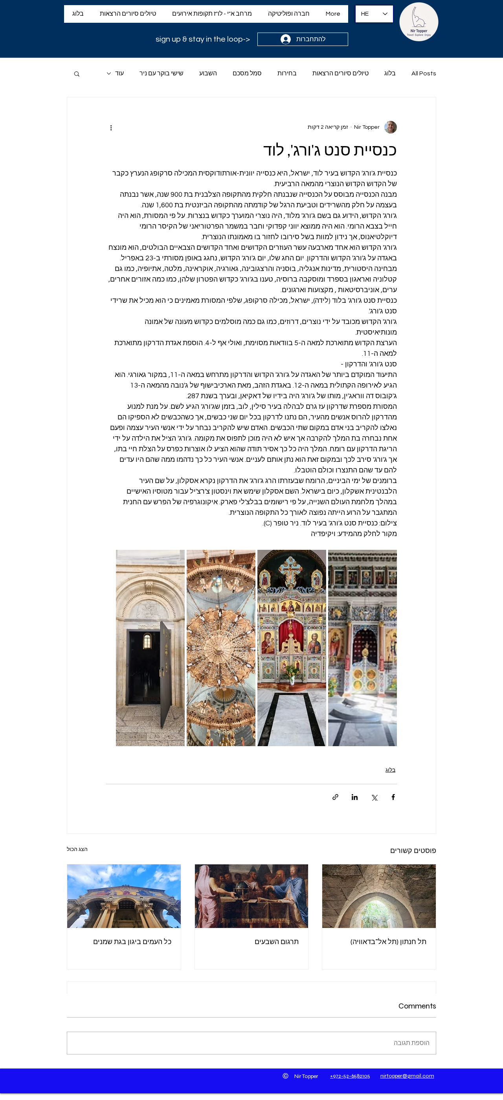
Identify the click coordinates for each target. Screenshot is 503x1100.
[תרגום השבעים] (251, 896)
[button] (77, 73)
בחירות (287, 73)
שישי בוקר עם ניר (162, 73)
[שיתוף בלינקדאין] (354, 797)
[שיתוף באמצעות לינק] (335, 797)
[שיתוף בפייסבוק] (393, 797)
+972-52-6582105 (350, 1076)
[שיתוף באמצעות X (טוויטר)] (374, 797)
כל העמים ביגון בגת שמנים (132, 941)
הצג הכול (77, 849)
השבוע (208, 73)
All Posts (423, 73)
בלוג (390, 73)
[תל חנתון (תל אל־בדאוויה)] (379, 896)
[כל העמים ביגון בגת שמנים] (124, 896)
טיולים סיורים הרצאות (340, 73)
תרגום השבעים (277, 941)
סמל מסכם (247, 73)
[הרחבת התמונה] (362, 648)
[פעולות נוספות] (111, 127)
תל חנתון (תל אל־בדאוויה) (388, 941)
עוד (119, 73)
